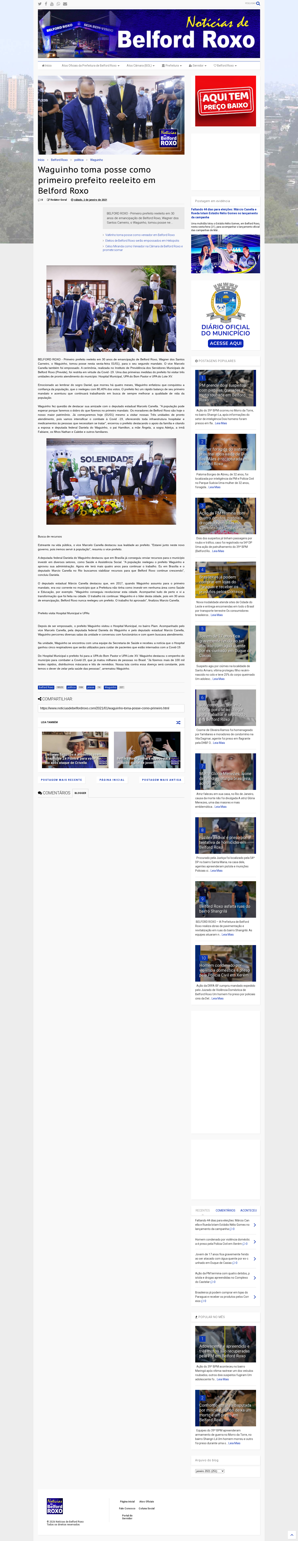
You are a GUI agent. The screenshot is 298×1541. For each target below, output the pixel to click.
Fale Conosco (127, 1508)
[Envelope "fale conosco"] (65, 4)
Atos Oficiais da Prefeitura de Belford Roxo (89, 65)
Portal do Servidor (127, 1517)
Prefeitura (172, 65)
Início (48, 65)
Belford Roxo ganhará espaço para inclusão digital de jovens (143, 761)
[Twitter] (40, 4)
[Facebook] (46, 4)
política (79, 160)
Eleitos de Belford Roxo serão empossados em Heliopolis (142, 240)
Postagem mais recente (61, 780)
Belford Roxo (225, 65)
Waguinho (96, 160)
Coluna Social (146, 1508)
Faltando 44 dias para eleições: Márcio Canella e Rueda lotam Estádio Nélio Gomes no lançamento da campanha (224, 213)
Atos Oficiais (146, 1501)
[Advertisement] (68, 232)
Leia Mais (221, 423)
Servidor (198, 65)
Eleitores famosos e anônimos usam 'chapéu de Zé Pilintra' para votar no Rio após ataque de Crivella (73, 759)
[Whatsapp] (58, 4)
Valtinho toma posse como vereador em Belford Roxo (140, 235)
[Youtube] (52, 4)
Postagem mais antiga (161, 780)
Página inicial (112, 780)
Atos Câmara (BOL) (139, 65)
